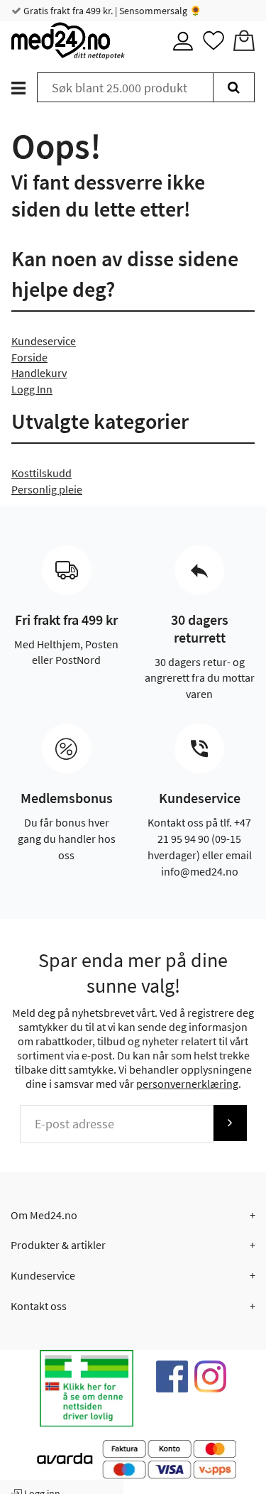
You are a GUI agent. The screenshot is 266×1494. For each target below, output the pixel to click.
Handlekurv (39, 373)
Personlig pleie (46, 489)
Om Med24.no (44, 1215)
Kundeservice (43, 341)
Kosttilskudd (41, 473)
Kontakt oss (39, 1306)
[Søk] (234, 87)
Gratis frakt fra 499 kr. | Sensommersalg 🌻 (111, 10)
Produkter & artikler (58, 1245)
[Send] (230, 1123)
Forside (29, 357)
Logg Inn (31, 389)
